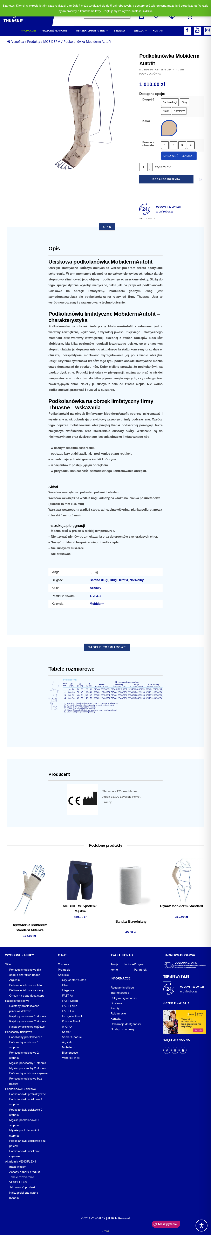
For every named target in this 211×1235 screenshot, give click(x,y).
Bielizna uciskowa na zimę (26, 990)
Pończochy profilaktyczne (25, 1037)
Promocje (64, 969)
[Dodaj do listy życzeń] (200, 179)
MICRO (67, 1026)
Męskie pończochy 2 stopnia (27, 1068)
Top (107, 1231)
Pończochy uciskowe (18, 1031)
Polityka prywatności (124, 998)
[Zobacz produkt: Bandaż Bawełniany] (131, 888)
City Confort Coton (74, 980)
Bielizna (119, 30)
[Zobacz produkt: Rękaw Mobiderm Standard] (181, 880)
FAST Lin (68, 1011)
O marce (63, 964)
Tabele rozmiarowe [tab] (107, 647)
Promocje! (28, 30)
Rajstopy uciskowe (17, 1000)
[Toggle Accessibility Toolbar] (201, 1225)
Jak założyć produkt (22, 1187)
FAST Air (67, 995)
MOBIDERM (146, 69)
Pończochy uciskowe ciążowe (28, 1073)
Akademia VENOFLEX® (20, 1161)
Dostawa (116, 1003)
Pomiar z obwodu (148, 144)
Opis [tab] (107, 227)
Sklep (8, 964)
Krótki (123, 580)
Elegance (68, 990)
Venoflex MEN (71, 1057)
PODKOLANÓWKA (150, 73)
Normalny (137, 580)
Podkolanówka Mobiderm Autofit (87, 42)
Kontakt (159, 30)
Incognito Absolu (72, 1016)
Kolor (146, 120)
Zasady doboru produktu (25, 1171)
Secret (66, 1031)
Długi (113, 580)
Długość (148, 99)
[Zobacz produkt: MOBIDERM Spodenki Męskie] (80, 880)
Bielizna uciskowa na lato (25, 985)
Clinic (65, 985)
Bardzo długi (99, 580)
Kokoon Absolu (71, 1021)
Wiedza (139, 30)
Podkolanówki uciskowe (20, 1088)
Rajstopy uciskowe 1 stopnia (27, 1016)
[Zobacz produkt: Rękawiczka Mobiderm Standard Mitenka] (29, 889)
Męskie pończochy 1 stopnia (27, 1063)
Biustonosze (70, 1052)
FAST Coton (70, 1000)
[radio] (169, 102)
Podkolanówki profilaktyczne (27, 1094)
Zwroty (115, 1008)
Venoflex (17, 42)
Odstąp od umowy (122, 1029)
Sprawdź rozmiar (179, 156)
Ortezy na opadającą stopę (27, 995)
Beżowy (95, 587)
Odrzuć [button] (147, 11)
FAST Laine (69, 1005)
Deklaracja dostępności (126, 1024)
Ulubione (128, 964)
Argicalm (15, 980)
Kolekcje (63, 974)
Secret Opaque (72, 1037)
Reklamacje (118, 1013)
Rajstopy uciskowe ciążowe (27, 1026)
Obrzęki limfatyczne (90, 30)
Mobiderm (97, 603)
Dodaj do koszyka (166, 179)
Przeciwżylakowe (54, 30)
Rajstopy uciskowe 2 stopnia (27, 1021)
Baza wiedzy (17, 1166)
